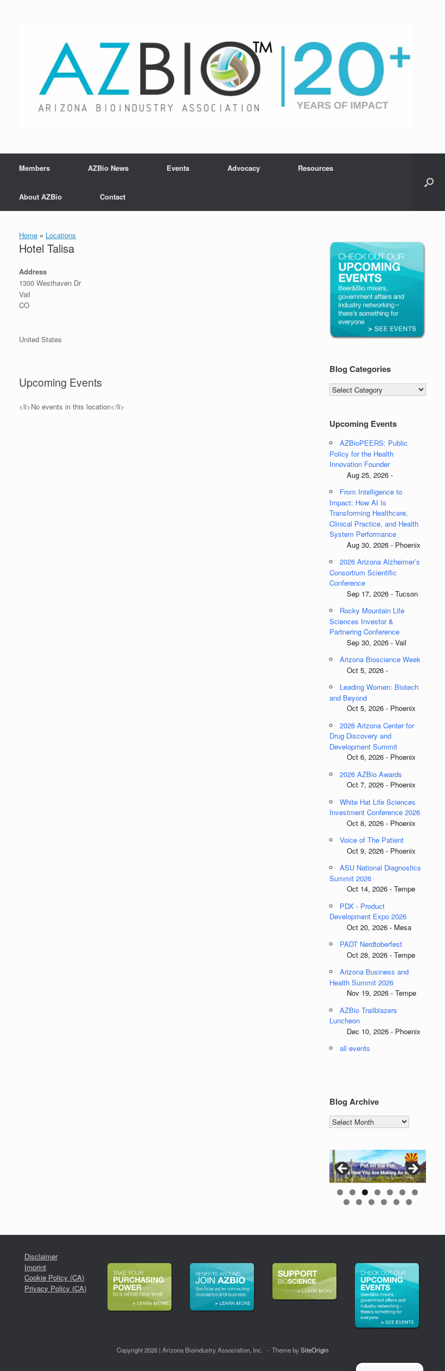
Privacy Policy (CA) (55, 1288)
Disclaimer (41, 1256)
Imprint (35, 1267)
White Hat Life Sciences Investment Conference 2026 (374, 807)
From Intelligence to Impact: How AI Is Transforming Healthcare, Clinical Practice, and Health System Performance (373, 512)
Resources (315, 168)
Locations (61, 235)
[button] (429, 182)
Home (28, 235)
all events (355, 1048)
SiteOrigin (314, 1350)
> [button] (412, 1169)
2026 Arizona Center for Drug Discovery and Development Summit (371, 736)
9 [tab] (359, 1202)
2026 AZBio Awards (371, 774)
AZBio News (108, 168)
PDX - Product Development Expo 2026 (367, 911)
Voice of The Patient (372, 840)
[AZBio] (215, 76)
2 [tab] (352, 1192)
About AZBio (40, 196)
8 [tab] (346, 1202)
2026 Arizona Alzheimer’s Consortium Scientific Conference (374, 572)
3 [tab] (365, 1192)
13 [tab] (409, 1202)
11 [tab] (384, 1202)
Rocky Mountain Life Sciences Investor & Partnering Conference (366, 621)
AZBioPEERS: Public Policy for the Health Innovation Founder (368, 453)
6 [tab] (402, 1192)
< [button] (343, 1169)
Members (34, 168)
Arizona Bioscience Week (380, 659)
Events (178, 168)
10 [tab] (371, 1202)
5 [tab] (390, 1192)
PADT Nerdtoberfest (371, 944)
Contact (112, 196)
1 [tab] (340, 1192)
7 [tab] (415, 1192)
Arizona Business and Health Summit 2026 (369, 977)
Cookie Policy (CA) (54, 1277)
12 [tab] (396, 1202)
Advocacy (243, 168)
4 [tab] (377, 1192)
